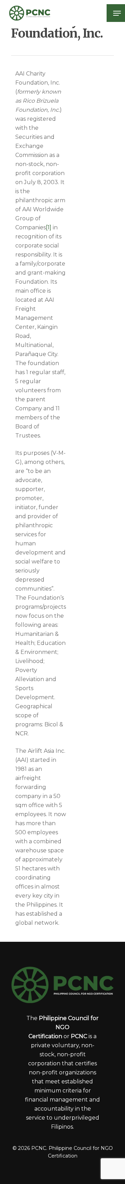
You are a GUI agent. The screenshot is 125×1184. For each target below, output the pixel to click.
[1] (48, 227)
